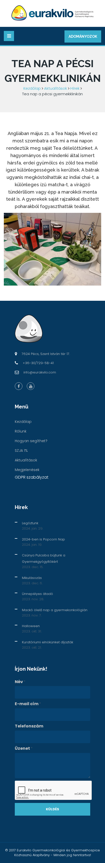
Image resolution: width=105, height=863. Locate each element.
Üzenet (24, 748)
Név (20, 682)
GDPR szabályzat (31, 477)
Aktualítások (55, 88)
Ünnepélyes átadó (37, 593)
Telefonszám (29, 726)
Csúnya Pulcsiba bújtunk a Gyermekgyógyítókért (43, 558)
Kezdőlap (32, 88)
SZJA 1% (21, 450)
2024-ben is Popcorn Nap (43, 539)
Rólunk (21, 431)
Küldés (52, 809)
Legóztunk (30, 523)
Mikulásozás (32, 577)
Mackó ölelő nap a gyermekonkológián (54, 610)
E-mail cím (28, 704)
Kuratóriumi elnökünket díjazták (47, 642)
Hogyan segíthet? (31, 440)
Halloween (31, 626)
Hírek (75, 88)
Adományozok (83, 36)
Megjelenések (27, 469)
